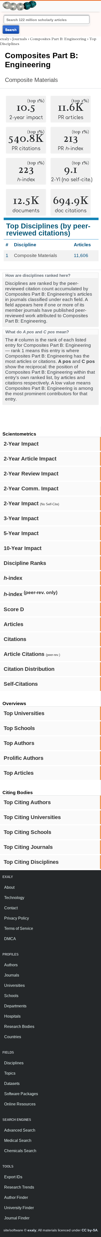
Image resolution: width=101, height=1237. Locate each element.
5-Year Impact (21, 533)
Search (11, 30)
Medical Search (17, 1140)
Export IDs (13, 1177)
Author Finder (16, 1197)
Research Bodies (19, 1026)
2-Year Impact (21, 444)
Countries (12, 1037)
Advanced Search (19, 1130)
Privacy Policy (16, 918)
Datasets (12, 1083)
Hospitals (12, 1016)
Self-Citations (21, 684)
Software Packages (21, 1094)
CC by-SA (90, 1230)
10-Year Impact (22, 548)
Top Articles (19, 773)
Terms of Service (18, 928)
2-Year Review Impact (31, 474)
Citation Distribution (29, 669)
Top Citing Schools (27, 832)
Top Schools (19, 728)
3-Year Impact (21, 518)
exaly (4, 38)
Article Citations (32, 654)
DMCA (10, 939)
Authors (11, 965)
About (9, 887)
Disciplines (14, 1063)
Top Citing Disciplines (31, 862)
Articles (13, 624)
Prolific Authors (23, 758)
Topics (9, 1073)
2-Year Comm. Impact (31, 488)
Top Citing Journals (28, 847)
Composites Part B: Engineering (58, 38)
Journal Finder (16, 1218)
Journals (19, 38)
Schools (11, 996)
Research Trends (19, 1187)
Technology (14, 898)
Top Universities (24, 713)
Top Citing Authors (27, 802)
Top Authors (19, 743)
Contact (11, 908)
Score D (14, 609)
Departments (15, 1006)
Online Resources (20, 1104)
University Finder (19, 1208)
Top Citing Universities (32, 817)
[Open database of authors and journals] (19, 3)
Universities (14, 985)
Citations (15, 639)
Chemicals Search (20, 1151)
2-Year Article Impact (30, 459)
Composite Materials (31, 80)
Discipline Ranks (25, 563)
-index (13, 578)
